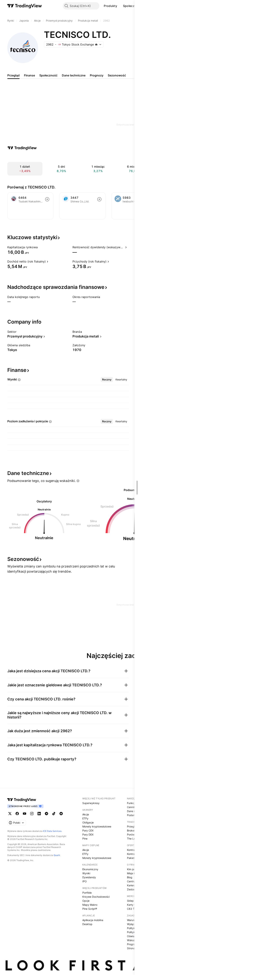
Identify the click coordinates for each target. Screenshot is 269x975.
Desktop (87, 924)
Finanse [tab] (29, 75)
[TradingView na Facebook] (17, 813)
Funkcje (131, 803)
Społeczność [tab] (48, 75)
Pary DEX (88, 834)
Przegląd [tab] (13, 75)
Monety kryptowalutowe (96, 826)
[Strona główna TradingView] (24, 5)
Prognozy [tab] (96, 75)
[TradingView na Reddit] (61, 813)
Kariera (131, 885)
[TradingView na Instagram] (31, 813)
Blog (129, 877)
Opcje (85, 900)
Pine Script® (89, 908)
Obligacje (88, 822)
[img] (96, 44)
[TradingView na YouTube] (24, 813)
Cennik (131, 807)
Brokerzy (132, 830)
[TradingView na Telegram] (46, 813)
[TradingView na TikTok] (53, 813)
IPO (84, 881)
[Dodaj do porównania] (47, 199)
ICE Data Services (52, 831)
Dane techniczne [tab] (73, 75)
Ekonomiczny (90, 869)
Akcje (85, 814)
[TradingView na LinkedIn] (39, 813)
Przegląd (132, 826)
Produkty (110, 6)
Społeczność (132, 6)
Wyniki (86, 873)
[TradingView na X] (9, 813)
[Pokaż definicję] (40, 247)
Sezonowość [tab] (117, 75)
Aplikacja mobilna (92, 920)
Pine (84, 838)
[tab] (107, 379)
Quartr (57, 855)
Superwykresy (91, 803)
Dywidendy (89, 877)
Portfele (87, 892)
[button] (120, 6)
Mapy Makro (89, 904)
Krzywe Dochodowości (96, 896)
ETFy (85, 818)
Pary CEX (88, 830)
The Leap (132, 838)
